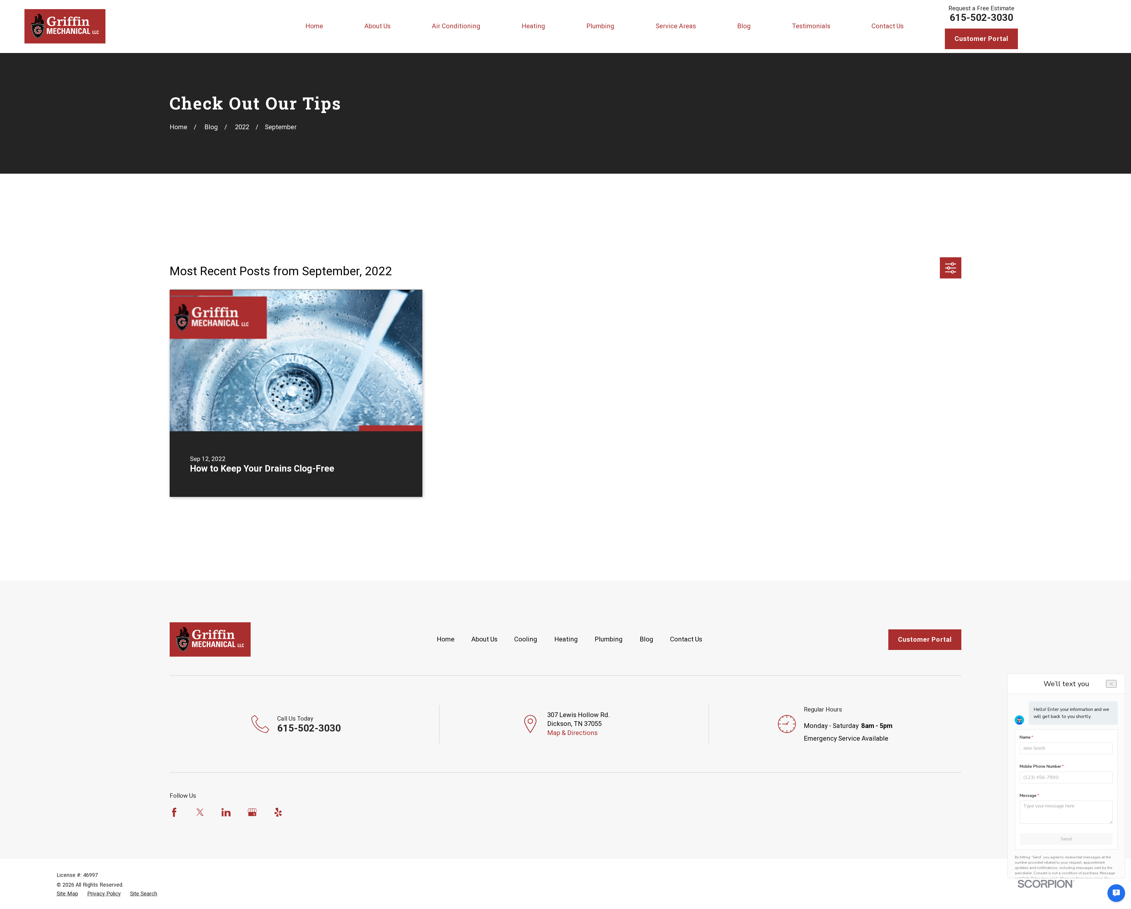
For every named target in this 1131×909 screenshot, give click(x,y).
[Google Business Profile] (252, 812)
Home (445, 639)
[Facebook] (174, 812)
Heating (566, 639)
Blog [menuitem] (744, 26)
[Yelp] (278, 812)
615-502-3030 (981, 17)
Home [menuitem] (314, 26)
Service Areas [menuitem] (676, 26)
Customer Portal (981, 38)
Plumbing (609, 639)
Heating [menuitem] (533, 26)
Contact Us (686, 639)
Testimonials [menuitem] (811, 26)
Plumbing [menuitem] (600, 26)
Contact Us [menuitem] (888, 26)
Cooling (525, 639)
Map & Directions (572, 733)
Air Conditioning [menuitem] (456, 26)
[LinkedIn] (226, 812)
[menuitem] (67, 894)
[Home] (64, 26)
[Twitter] (200, 812)
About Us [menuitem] (377, 26)
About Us (484, 639)
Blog (646, 639)
